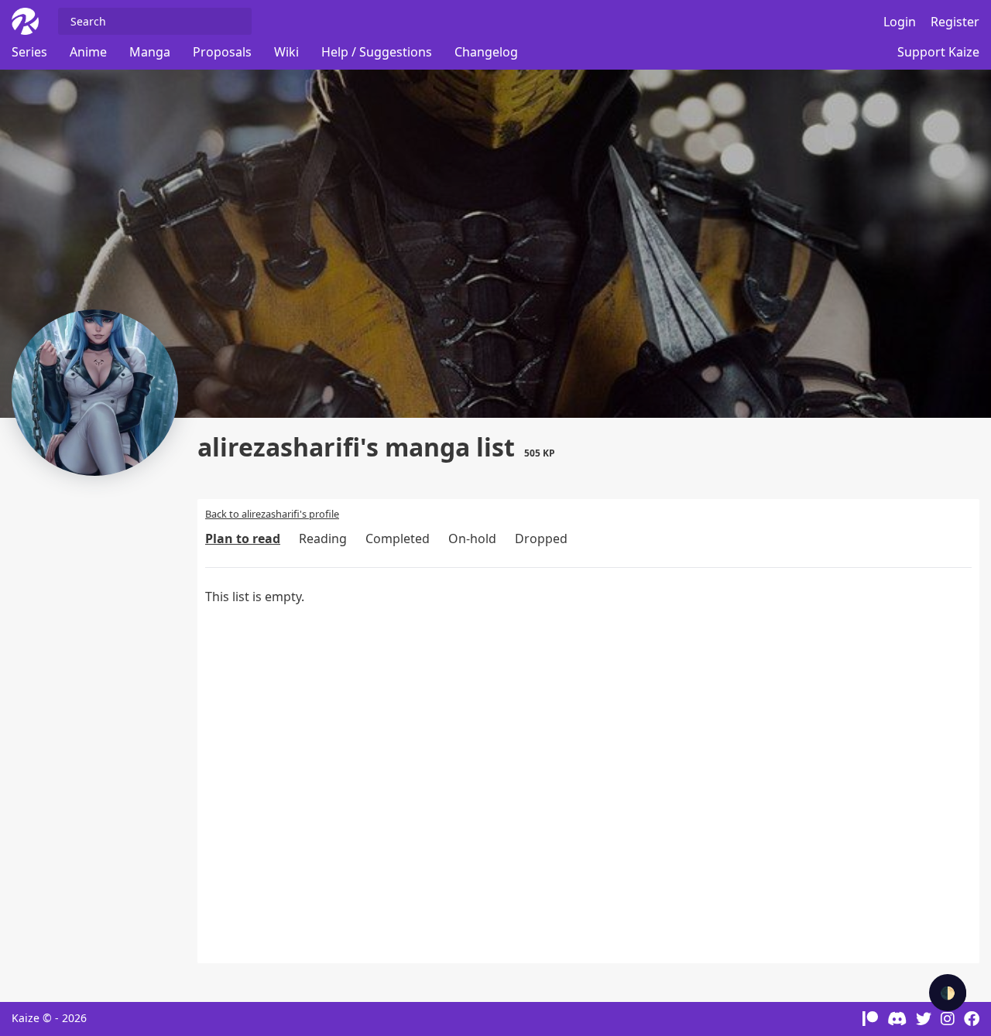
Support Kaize (938, 51)
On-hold (472, 538)
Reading (323, 538)
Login (899, 21)
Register (955, 21)
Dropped (541, 538)
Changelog (486, 51)
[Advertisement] (101, 731)
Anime (88, 51)
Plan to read (242, 538)
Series (29, 51)
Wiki (286, 51)
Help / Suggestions (376, 51)
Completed (397, 538)
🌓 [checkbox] (947, 992)
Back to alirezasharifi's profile (272, 514)
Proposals (222, 51)
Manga (149, 51)
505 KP (539, 453)
